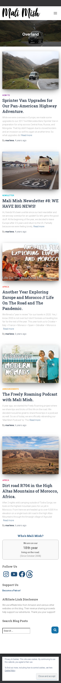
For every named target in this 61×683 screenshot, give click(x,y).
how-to (6, 95)
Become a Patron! (11, 590)
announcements (10, 389)
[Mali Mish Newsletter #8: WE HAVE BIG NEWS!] (30, 170)
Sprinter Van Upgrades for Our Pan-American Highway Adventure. (29, 106)
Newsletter (8, 195)
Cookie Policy (10, 670)
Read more (26, 135)
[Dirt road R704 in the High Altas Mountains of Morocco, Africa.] (30, 455)
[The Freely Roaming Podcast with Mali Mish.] (30, 364)
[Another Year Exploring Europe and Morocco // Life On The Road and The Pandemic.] (30, 262)
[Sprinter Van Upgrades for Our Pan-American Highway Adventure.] (30, 70)
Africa (5, 287)
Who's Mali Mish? (30, 536)
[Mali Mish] (22, 13)
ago (20, 140)
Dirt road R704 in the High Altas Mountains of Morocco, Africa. (30, 491)
